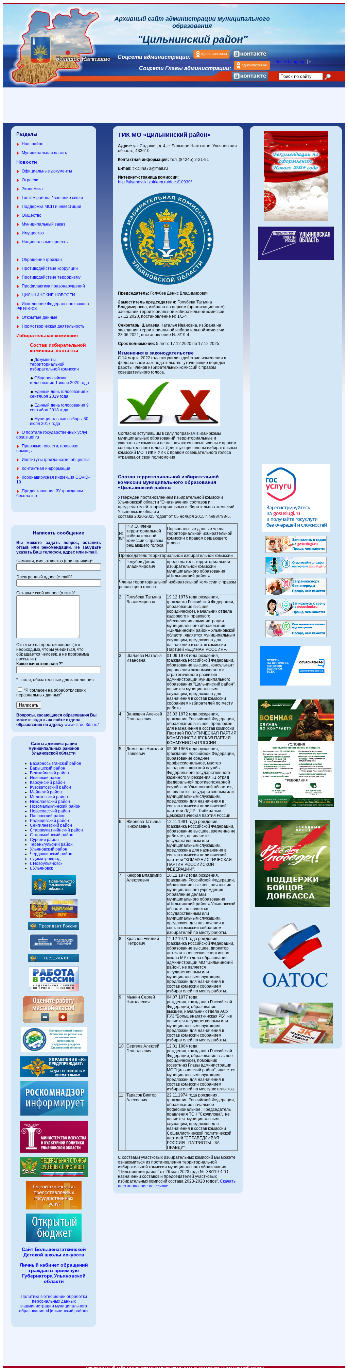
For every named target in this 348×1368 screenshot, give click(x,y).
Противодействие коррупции (50, 268)
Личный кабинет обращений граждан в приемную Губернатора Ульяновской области (54, 1273)
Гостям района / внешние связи (52, 197)
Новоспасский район (50, 811)
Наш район (33, 144)
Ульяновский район (48, 849)
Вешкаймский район (49, 773)
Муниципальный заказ (43, 224)
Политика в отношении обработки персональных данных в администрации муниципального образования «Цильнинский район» (54, 1303)
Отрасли (30, 180)
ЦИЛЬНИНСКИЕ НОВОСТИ (48, 295)
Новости (26, 162)
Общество (31, 215)
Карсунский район (47, 782)
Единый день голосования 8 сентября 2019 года (59, 394)
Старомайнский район (51, 835)
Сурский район (44, 839)
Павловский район (48, 815)
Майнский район (46, 792)
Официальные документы (47, 171)
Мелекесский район (49, 796)
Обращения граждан (42, 259)
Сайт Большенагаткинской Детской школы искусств (54, 1252)
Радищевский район (49, 820)
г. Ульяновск (41, 868)
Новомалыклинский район (55, 806)
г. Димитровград (45, 858)
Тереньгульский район (51, 844)
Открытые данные (39, 317)
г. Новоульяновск (46, 863)
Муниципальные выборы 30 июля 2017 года (59, 421)
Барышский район (47, 768)
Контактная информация (46, 468)
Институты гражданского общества (56, 459)
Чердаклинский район (51, 854)
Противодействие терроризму (51, 277)
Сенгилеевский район (51, 825)
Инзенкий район (46, 777)
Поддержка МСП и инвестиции (51, 206)
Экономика (32, 188)
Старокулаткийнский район (56, 830)
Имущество (33, 233)
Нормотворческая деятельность (53, 326)
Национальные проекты (45, 242)
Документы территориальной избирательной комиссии (54, 364)
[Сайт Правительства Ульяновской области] (54, 893)
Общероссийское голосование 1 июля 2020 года (59, 380)
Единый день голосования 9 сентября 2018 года (59, 407)
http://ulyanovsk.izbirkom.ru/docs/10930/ (155, 182)
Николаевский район (50, 801)
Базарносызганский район (55, 763)
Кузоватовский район (50, 787)
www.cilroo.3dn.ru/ (82, 724)
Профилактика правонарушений (53, 286)
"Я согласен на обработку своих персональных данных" (51, 692)
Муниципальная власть (44, 152)
